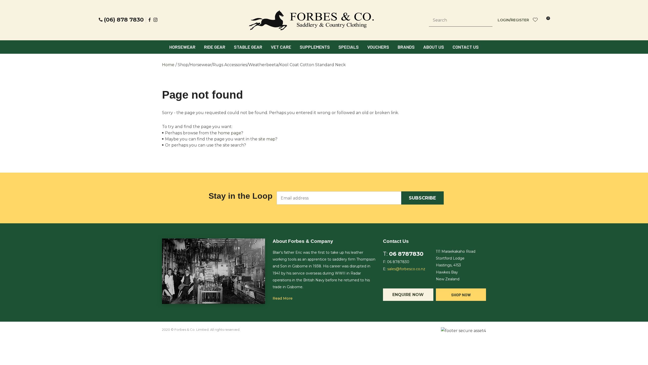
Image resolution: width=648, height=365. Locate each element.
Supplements (315, 47)
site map (266, 139)
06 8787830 (406, 253)
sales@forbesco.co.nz (406, 269)
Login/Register (513, 20)
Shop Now (461, 294)
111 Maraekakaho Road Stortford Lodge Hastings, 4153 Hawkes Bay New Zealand (455, 265)
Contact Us (466, 47)
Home (168, 64)
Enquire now (408, 294)
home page (229, 133)
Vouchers (378, 47)
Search (486, 20)
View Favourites (535, 20)
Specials (348, 47)
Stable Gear (248, 47)
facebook (149, 20)
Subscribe (422, 198)
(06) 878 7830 (124, 20)
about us (433, 47)
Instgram (155, 20)
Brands (406, 47)
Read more (283, 298)
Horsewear (182, 47)
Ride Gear (214, 47)
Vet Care (281, 47)
